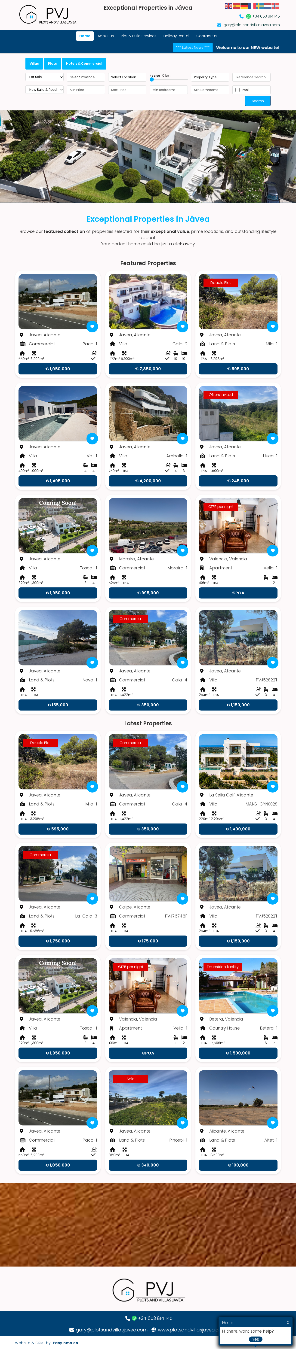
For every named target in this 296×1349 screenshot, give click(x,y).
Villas (34, 63)
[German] (244, 6)
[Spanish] (236, 6)
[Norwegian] (276, 6)
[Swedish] (260, 6)
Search (258, 100)
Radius (160, 75)
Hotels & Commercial (84, 63)
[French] (252, 6)
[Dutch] (268, 6)
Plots (52, 63)
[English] (229, 6)
